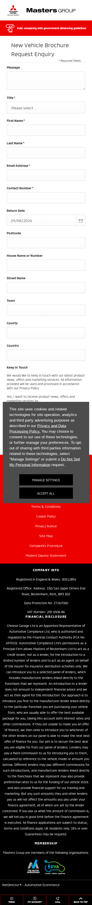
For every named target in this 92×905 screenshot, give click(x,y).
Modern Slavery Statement (46, 555)
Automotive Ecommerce (42, 885)
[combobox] (46, 107)
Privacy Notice (46, 526)
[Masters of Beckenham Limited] (41, 10)
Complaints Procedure (46, 545)
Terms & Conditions (46, 506)
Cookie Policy (46, 516)
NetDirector (11, 885)
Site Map (46, 536)
